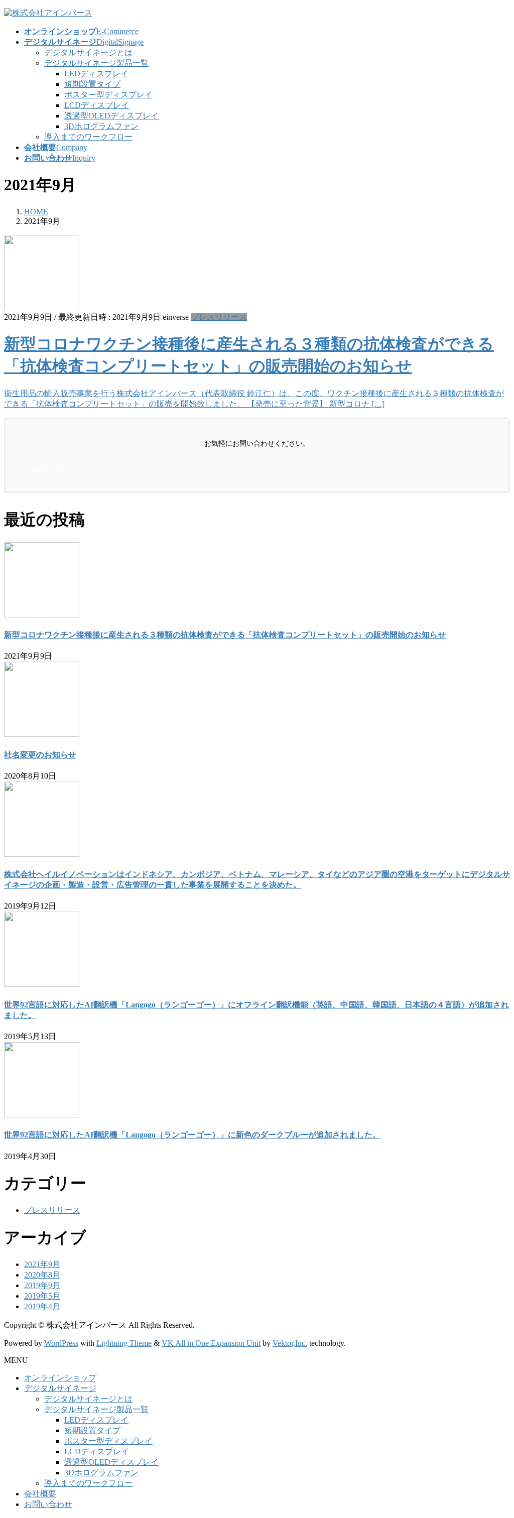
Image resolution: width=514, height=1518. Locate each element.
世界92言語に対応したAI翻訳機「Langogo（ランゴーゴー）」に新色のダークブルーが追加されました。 (192, 1134)
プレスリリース (219, 317)
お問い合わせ (48, 1504)
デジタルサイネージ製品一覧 (96, 63)
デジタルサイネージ (60, 1388)
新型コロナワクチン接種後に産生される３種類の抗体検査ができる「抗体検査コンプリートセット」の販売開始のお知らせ (225, 634)
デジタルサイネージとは (88, 52)
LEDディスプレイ (96, 73)
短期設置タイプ (92, 84)
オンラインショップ (60, 1377)
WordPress (61, 1343)
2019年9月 (42, 1285)
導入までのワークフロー (88, 137)
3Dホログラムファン (101, 126)
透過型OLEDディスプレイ (111, 115)
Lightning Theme (124, 1343)
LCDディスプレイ (96, 105)
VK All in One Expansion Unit (211, 1343)
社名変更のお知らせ (40, 754)
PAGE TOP (494, 1462)
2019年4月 (42, 1306)
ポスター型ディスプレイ (108, 94)
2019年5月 (42, 1296)
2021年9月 (42, 1264)
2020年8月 (42, 1275)
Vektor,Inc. (290, 1343)
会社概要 (40, 1493)
